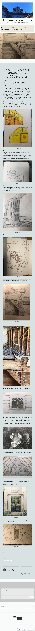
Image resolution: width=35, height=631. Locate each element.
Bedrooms (14, 27)
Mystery (23, 571)
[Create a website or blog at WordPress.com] (17, 628)
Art (22, 568)
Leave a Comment (23, 67)
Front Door (3, 26)
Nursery (20, 27)
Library (13, 26)
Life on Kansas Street (17, 20)
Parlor (8, 26)
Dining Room (20, 26)
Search (14, 616)
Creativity (28, 573)
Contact (21, 29)
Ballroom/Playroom (5, 29)
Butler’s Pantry (28, 26)
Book (25, 568)
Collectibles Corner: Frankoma (7, 607)
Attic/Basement (15, 29)
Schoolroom (26, 27)
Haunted (27, 568)
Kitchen (2, 27)
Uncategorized (27, 571)
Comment (31, 597)
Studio (8, 27)
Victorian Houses (25, 572)
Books (25, 573)
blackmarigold (16, 67)
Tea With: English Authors (28, 607)
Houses (23, 574)
